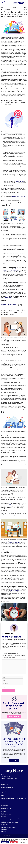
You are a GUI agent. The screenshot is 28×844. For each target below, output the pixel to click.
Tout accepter (5, 842)
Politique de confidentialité (7, 821)
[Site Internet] (12, 683)
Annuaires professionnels (6, 814)
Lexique (2, 813)
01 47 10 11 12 (4, 774)
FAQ (2, 794)
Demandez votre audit (6, 808)
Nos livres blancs (4, 805)
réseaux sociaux (7, 297)
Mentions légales (5, 824)
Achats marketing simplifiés (7, 787)
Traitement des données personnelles (9, 822)
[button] (15, 3)
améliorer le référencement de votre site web (11, 269)
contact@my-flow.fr (5, 776)
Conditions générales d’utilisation (8, 827)
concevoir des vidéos (6, 505)
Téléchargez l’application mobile (8, 797)
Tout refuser (14, 842)
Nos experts (3, 783)
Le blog (2, 804)
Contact (2, 795)
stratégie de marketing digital (8, 304)
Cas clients (3, 811)
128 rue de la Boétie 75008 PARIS (9, 778)
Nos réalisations (4, 786)
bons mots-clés (19, 387)
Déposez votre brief (5, 807)
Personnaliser (22, 842)
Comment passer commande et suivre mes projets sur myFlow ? (13, 799)
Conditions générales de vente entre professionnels (13, 825)
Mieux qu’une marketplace (7, 789)
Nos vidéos (3, 816)
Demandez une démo (6, 810)
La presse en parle (5, 784)
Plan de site (3, 831)
